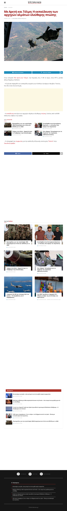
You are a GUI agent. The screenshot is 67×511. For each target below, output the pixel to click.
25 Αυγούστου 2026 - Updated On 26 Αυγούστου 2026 (49, 299)
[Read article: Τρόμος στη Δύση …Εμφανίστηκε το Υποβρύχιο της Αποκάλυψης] (7, 133)
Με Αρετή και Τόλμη (21, 78)
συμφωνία (19, 141)
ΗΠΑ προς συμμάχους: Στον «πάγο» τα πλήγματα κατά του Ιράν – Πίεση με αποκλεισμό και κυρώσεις (33, 499)
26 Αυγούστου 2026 (17, 128)
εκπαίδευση (10, 113)
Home (5, 7)
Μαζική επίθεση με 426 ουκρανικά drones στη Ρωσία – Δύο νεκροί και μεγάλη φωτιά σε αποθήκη (33, 490)
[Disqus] (33, 324)
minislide (10, 7)
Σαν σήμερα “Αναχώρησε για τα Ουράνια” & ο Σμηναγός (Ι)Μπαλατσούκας (52, 133)
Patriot (51, 141)
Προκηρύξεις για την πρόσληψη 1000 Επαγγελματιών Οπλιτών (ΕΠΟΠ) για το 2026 (22, 125)
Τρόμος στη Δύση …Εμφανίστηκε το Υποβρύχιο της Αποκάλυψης (22, 132)
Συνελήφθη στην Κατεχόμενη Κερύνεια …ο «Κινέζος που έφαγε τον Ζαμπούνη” (52, 125)
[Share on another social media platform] (61, 72)
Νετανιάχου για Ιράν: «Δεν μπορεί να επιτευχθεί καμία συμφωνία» (32, 394)
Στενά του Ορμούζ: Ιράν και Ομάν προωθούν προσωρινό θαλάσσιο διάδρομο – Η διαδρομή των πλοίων (32, 494)
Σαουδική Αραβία (9, 143)
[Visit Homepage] (34, 2)
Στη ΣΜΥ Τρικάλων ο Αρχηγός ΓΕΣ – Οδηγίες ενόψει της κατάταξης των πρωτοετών (47, 295)
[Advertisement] (34, 67)
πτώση (43, 113)
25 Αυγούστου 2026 (11, 299)
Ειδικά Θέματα (22, 18)
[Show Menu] (5, 2)
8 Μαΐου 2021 (7, 18)
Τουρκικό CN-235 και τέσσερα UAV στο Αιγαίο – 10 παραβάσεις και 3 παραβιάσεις (18, 295)
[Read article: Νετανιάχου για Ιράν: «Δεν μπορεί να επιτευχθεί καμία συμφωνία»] (9, 395)
